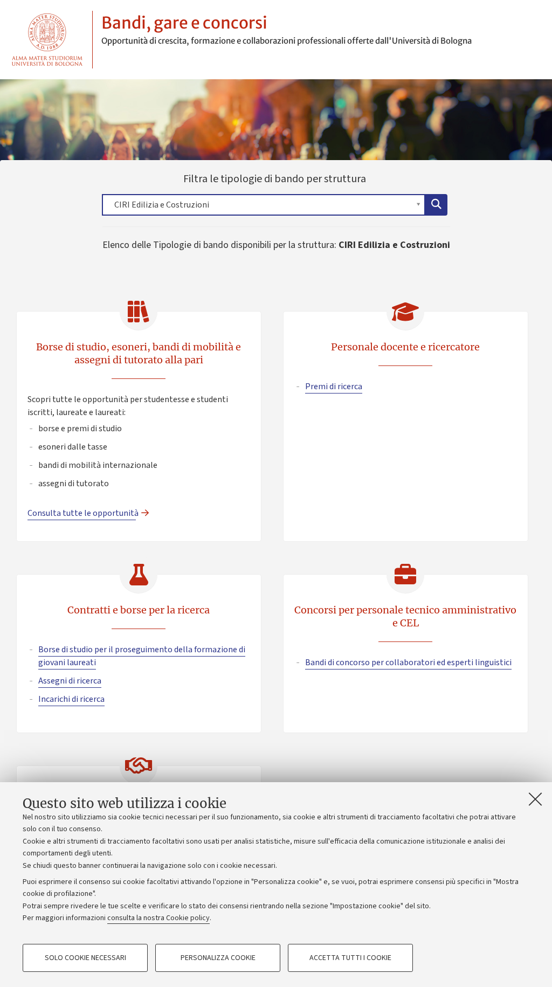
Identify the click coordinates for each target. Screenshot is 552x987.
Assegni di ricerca (69, 681)
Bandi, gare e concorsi (184, 22)
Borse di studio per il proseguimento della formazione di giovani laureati (141, 656)
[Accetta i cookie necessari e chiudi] (535, 798)
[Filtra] (436, 205)
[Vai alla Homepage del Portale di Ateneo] (47, 39)
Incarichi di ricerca (71, 699)
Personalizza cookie (218, 958)
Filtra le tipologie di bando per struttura (239, 193)
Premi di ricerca (333, 386)
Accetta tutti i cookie (350, 958)
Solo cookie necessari (85, 958)
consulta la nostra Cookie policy (158, 918)
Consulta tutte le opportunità (81, 513)
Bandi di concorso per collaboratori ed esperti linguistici (408, 662)
